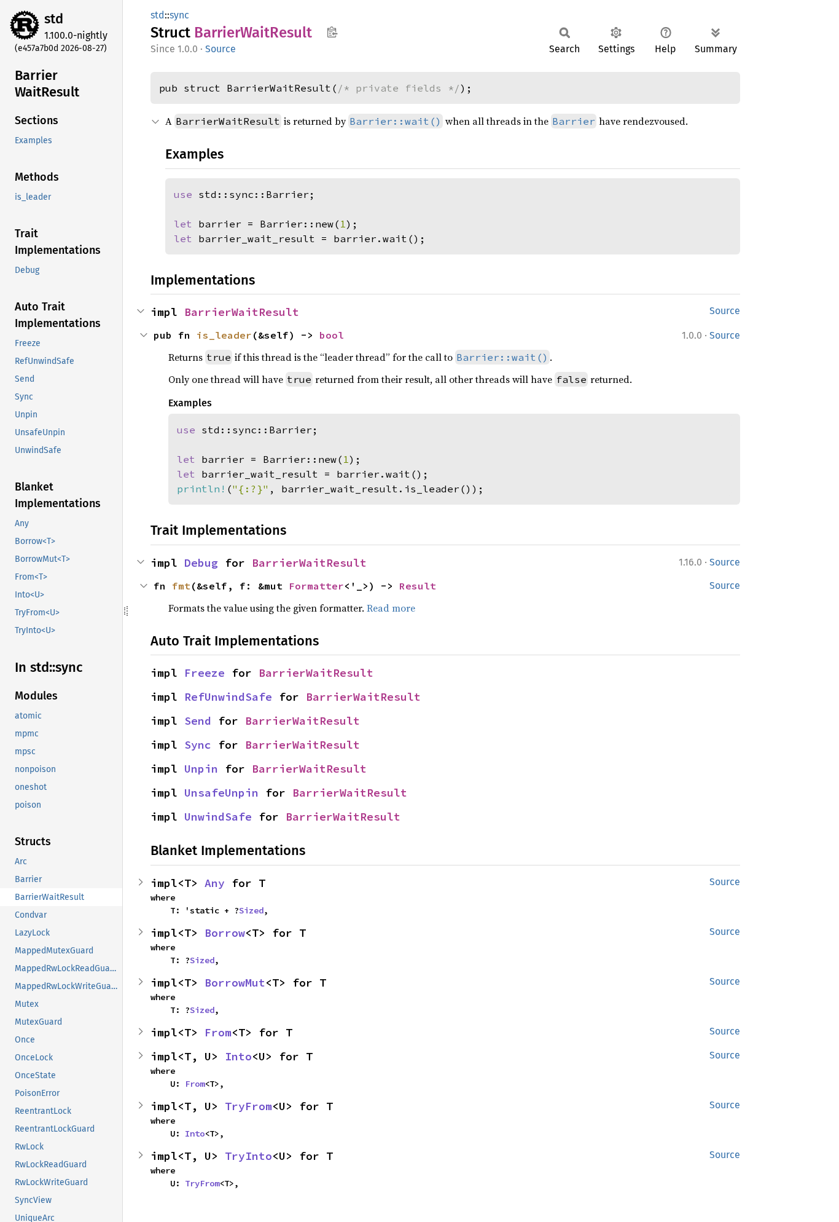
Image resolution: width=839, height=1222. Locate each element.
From (218, 1032)
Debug (201, 563)
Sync (197, 745)
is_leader (224, 335)
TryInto (248, 1156)
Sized (251, 910)
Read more (391, 608)
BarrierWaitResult (241, 312)
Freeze (204, 673)
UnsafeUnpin (221, 793)
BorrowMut (235, 983)
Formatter (316, 586)
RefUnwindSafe (228, 697)
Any (215, 883)
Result (417, 586)
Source (220, 49)
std (53, 18)
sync (179, 15)
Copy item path (332, 32)
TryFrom (248, 1106)
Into (238, 1056)
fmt (181, 586)
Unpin (201, 769)
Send (197, 721)
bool (331, 335)
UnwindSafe (218, 817)
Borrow (225, 933)
